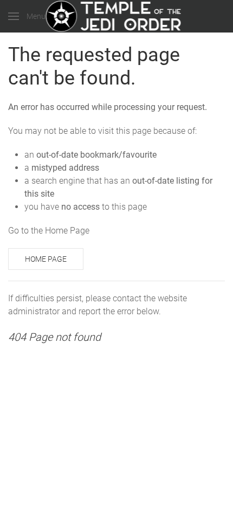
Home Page (46, 259)
